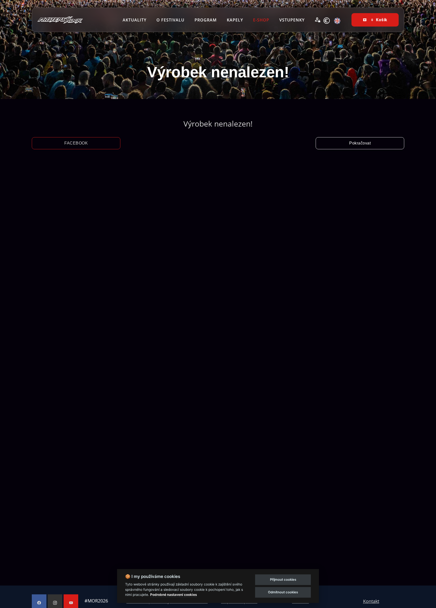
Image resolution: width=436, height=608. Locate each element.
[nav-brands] (60, 20)
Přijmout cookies (283, 579)
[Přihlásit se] (318, 20)
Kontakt (371, 601)
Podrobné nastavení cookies (173, 595)
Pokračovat (360, 143)
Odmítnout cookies (283, 592)
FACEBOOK (76, 143)
